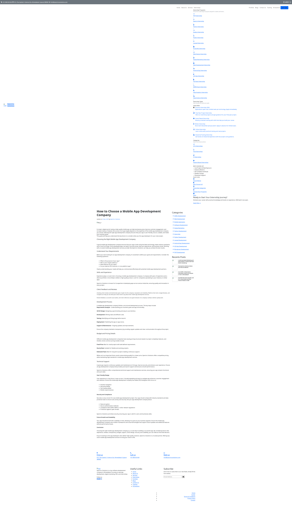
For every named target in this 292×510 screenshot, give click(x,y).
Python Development (180, 231)
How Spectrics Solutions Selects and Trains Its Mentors (185, 266)
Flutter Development (180, 237)
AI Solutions (136, 486)
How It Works (197, 181)
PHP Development (179, 252)
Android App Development (182, 243)
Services (190, 7)
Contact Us (263, 7)
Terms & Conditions (189, 496)
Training (269, 7)
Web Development (179, 219)
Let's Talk (284, 8)
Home (178, 7)
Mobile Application (179, 222)
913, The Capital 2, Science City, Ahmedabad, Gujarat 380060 (31, 2)
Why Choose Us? (198, 184)
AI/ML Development (180, 216)
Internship (177, 234)
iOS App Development (180, 246)
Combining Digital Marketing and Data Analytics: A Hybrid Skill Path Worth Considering (186, 262)
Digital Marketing (179, 228)
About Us (184, 7)
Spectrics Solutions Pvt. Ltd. (114, 493)
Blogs (256, 7)
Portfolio (251, 7)
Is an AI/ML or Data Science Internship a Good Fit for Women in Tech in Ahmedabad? (185, 273)
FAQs (194, 195)
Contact (193, 500)
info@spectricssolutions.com (59, 2)
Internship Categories (199, 188)
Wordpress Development (181, 249)
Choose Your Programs (200, 192)
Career (193, 495)
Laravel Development (180, 240)
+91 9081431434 (7, 2)
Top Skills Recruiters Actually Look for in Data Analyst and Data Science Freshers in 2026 (186, 279)
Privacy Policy (191, 498)
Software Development (181, 225)
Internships (197, 7)
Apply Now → (197, 203)
